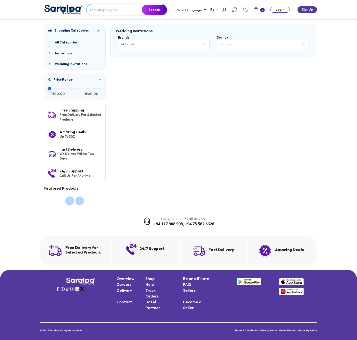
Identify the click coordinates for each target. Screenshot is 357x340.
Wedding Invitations (71, 64)
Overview (125, 278)
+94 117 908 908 (168, 224)
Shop (150, 278)
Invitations (63, 53)
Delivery (124, 290)
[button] (74, 79)
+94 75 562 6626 (199, 224)
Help (149, 284)
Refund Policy (287, 330)
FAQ (187, 284)
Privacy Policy (268, 330)
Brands (123, 37)
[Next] (79, 200)
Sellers (189, 290)
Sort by (222, 37)
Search (154, 10)
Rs (212, 9)
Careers (124, 284)
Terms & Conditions (246, 330)
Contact (124, 301)
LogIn (280, 9)
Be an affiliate (196, 278)
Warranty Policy (307, 330)
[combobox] (164, 45)
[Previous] (69, 200)
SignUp (307, 9)
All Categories (66, 42)
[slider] (49, 88)
